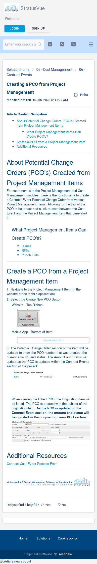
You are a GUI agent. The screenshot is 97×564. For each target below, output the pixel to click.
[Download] (39, 284)
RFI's (25, 250)
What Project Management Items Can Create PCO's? (54, 134)
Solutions (43, 538)
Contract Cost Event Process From (32, 463)
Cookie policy (68, 538)
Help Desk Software (38, 554)
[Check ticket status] (62, 44)
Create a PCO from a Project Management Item (51, 141)
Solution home (18, 70)
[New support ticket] (50, 44)
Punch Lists (30, 254)
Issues (26, 245)
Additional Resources (32, 146)
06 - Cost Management (54, 70)
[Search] (40, 45)
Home (23, 538)
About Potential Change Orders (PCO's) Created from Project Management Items (51, 123)
